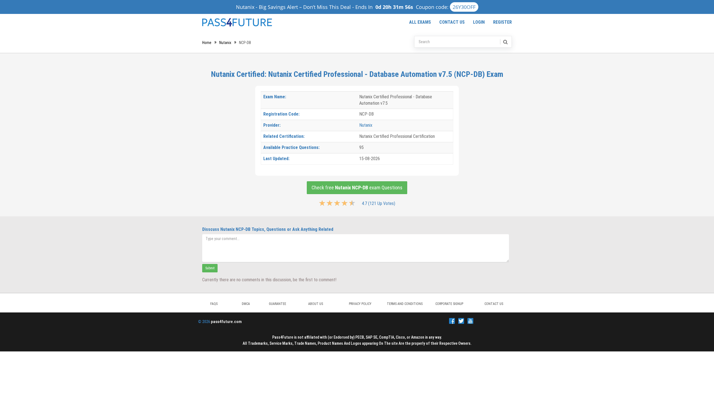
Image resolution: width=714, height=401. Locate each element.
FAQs (214, 304)
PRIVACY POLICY (360, 304)
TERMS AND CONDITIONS (405, 304)
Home (206, 42)
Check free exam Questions (357, 187)
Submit (209, 268)
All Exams (420, 22)
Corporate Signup (449, 304)
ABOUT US (315, 304)
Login (479, 22)
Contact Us (452, 22)
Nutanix (225, 42)
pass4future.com (226, 321)
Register (502, 22)
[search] (505, 42)
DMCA (246, 304)
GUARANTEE (277, 304)
